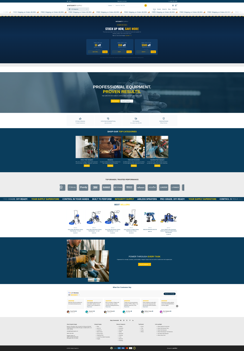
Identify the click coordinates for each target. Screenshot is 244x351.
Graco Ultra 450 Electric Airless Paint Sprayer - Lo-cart (112, 230)
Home (154, 9)
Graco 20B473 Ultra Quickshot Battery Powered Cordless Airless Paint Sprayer (168, 231)
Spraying (121, 330)
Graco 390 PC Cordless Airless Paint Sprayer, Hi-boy (131, 230)
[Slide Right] (128, 1)
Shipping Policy (100, 335)
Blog (169, 9)
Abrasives (121, 333)
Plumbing (121, 340)
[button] (145, 5)
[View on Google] (68, 312)
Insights (98, 338)
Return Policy (99, 331)
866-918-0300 (108, 123)
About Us (164, 9)
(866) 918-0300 (70, 333)
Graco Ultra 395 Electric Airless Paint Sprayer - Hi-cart (75, 230)
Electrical (121, 338)
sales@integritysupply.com (72, 331)
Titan (142, 328)
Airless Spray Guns (161, 335)
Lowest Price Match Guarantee (103, 337)
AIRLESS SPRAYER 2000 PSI (150, 229)
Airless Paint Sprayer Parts (163, 328)
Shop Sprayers (115, 101)
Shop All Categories (126, 101)
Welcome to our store (122, 1)
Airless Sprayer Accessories (163, 326)
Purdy (142, 330)
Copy (106, 51)
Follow (70, 1)
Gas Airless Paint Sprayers (163, 333)
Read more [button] (89, 306)
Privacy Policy (100, 333)
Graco (75, 227)
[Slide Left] (116, 1)
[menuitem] (106, 326)
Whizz (142, 331)
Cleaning (121, 335)
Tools (120, 337)
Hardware (121, 328)
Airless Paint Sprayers (162, 330)
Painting (120, 326)
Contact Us (174, 9)
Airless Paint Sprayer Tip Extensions (165, 331)
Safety (120, 331)
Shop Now (87, 165)
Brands (159, 9)
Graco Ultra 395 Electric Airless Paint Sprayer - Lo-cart (94, 230)
